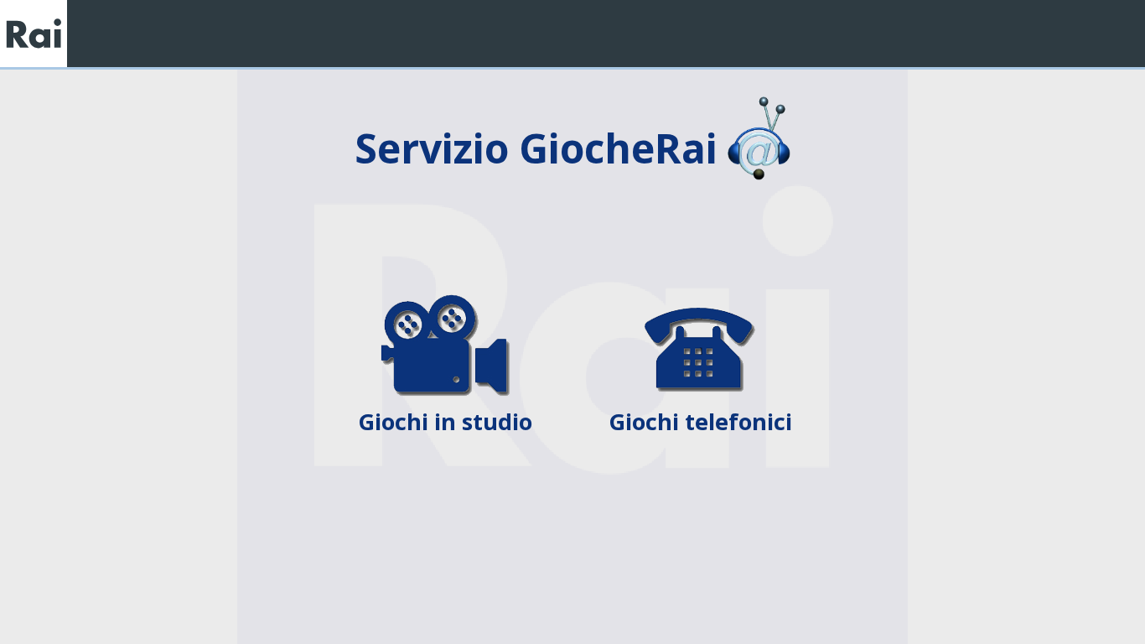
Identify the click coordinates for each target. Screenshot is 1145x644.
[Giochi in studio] (446, 304)
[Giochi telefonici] (700, 304)
